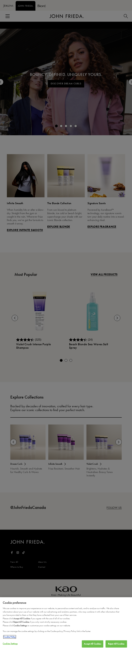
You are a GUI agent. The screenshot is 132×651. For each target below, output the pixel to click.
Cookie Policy (10, 637)
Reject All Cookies (116, 643)
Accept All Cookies (92, 643)
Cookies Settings (10, 643)
